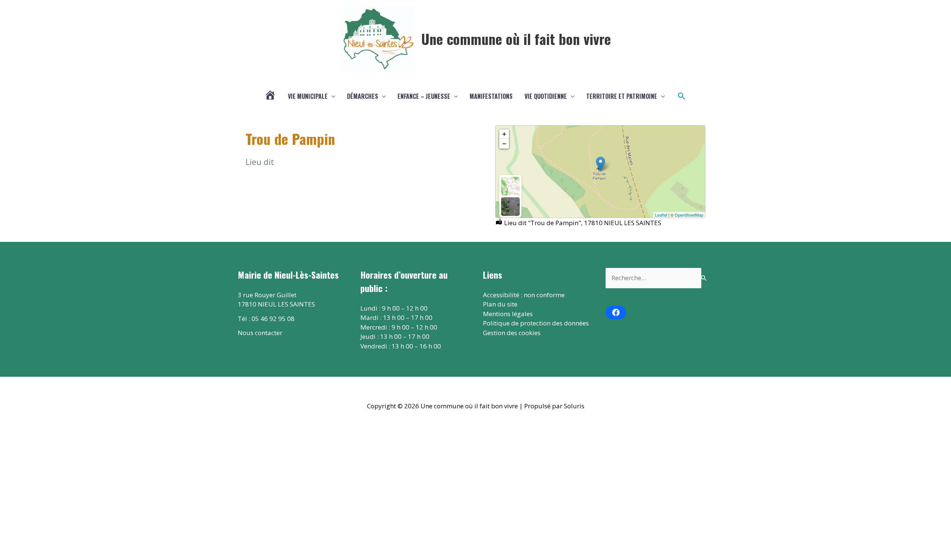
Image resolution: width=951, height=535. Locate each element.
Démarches (362, 96)
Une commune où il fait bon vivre (516, 38)
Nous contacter (260, 332)
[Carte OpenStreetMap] (510, 186)
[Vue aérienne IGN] (510, 206)
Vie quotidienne (546, 96)
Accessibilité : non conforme (524, 295)
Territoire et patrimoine (621, 96)
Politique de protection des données (536, 323)
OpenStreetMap (689, 215)
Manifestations (491, 96)
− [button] (504, 143)
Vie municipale (308, 96)
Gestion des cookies (512, 332)
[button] (682, 96)
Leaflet (661, 215)
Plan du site (500, 304)
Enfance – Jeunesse (423, 96)
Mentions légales (508, 313)
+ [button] (504, 134)
